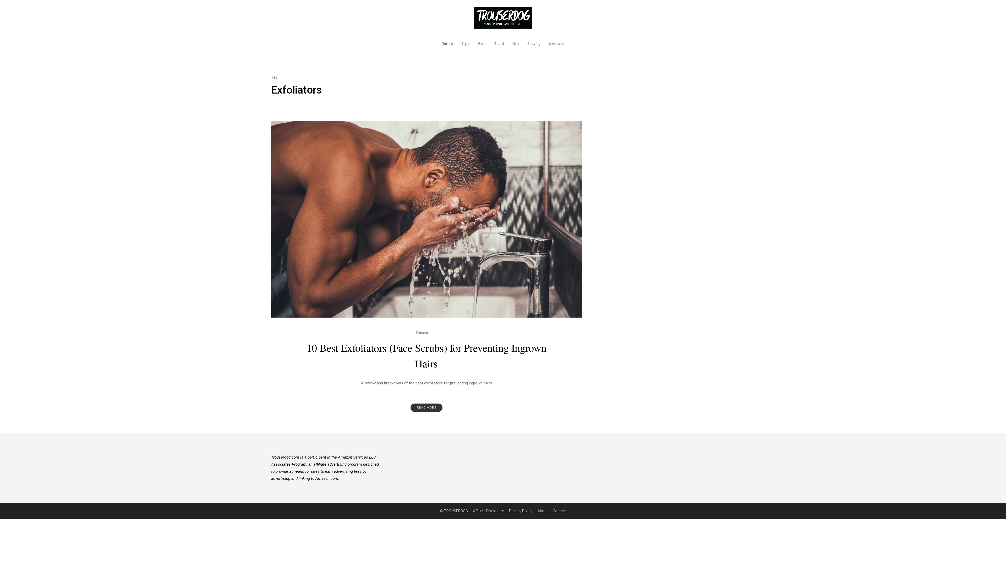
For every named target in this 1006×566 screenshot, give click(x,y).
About (543, 511)
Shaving (534, 44)
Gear (482, 44)
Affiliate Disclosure (488, 511)
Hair (515, 44)
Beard (499, 44)
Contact (559, 511)
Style (466, 44)
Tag (274, 77)
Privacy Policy (520, 511)
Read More (426, 408)
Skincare (556, 44)
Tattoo (447, 44)
